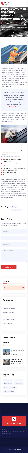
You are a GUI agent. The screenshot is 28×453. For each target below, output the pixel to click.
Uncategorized (7, 327)
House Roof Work (8, 316)
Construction (8, 380)
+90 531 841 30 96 (14, 423)
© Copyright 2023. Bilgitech (14, 449)
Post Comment (9, 267)
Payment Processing (8, 319)
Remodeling (19, 384)
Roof (5, 387)
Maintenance (8, 384)
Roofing (14, 207)
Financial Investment (8, 312)
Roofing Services (16, 210)
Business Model (7, 305)
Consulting (19, 380)
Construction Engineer (9, 308)
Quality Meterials (7, 323)
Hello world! (6, 342)
